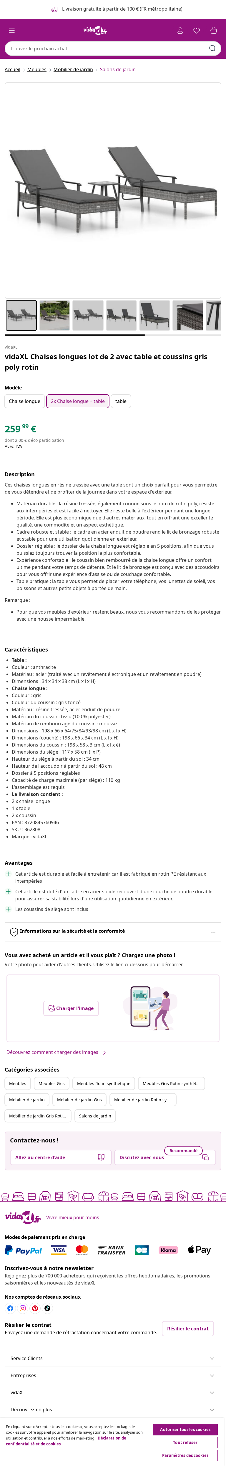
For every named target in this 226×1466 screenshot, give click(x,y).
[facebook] (10, 1308)
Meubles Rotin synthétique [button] (103, 1083)
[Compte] (180, 30)
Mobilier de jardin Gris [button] (79, 1099)
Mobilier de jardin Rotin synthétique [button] (145, 1099)
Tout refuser (185, 1442)
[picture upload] (150, 1008)
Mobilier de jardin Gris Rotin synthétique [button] (40, 1116)
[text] (20, 430)
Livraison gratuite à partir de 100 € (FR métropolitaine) (121, 9)
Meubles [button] (17, 1083)
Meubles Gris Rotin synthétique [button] (174, 1083)
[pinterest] (35, 1308)
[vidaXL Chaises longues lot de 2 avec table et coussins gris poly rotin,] (113, 190)
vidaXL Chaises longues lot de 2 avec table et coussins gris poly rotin (106, 361)
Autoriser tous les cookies (185, 1429)
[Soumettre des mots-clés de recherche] (212, 48)
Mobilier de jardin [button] (27, 1099)
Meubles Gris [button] (52, 1083)
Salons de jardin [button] (95, 1116)
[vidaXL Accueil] (95, 30)
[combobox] (113, 48)
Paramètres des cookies (185, 1455)
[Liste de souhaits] (196, 30)
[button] (113, 1358)
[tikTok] (47, 1308)
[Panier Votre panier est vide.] (213, 30)
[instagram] (23, 1308)
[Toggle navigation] (12, 31)
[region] (112, 1442)
